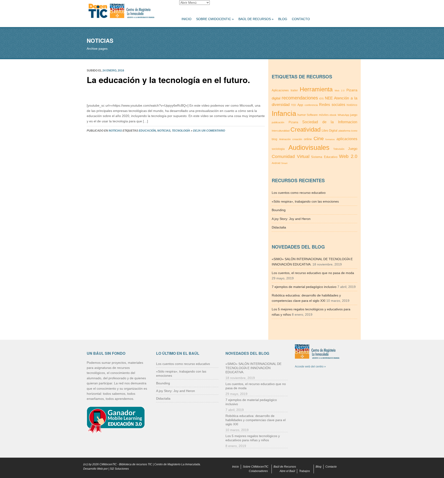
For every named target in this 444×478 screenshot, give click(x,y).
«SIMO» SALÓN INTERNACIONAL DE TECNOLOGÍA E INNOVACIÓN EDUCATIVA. (253, 368)
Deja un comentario (209, 130)
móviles (324, 114)
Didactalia (279, 227)
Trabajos (304, 471)
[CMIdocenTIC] (129, 11)
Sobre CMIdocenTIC (215, 19)
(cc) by (87, 464)
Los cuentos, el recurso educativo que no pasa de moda (313, 273)
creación (297, 139)
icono (354, 130)
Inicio (186, 19)
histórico (352, 105)
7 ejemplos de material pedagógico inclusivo (304, 287)
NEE (329, 98)
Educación (147, 130)
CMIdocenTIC (108, 464)
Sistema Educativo (324, 157)
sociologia (278, 148)
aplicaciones (346, 139)
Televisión (338, 149)
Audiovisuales (309, 147)
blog (274, 139)
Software (312, 115)
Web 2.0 (340, 90)
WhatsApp (343, 115)
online (308, 139)
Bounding (279, 210)
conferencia (311, 105)
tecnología (181, 130)
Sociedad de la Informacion (329, 122)
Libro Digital (329, 130)
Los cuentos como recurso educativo (299, 192)
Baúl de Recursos (256, 19)
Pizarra (293, 122)
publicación (278, 122)
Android (276, 163)
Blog (282, 19)
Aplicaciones (280, 90)
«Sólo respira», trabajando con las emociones (305, 201)
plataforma (344, 130)
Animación (285, 139)
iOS (321, 98)
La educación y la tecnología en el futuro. (168, 80)
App (300, 105)
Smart (284, 163)
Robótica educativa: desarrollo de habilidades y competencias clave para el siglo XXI (255, 420)
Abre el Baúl (287, 471)
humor (301, 115)
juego (353, 115)
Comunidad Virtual (290, 156)
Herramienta (316, 89)
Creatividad (305, 129)
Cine (319, 138)
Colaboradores (258, 471)
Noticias (115, 130)
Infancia (284, 113)
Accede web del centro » (310, 366)
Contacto (301, 19)
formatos (330, 139)
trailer (294, 90)
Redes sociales (332, 104)
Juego (352, 149)
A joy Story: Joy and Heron (291, 219)
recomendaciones (300, 97)
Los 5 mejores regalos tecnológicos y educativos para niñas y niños (252, 438)
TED (293, 105)
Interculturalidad (281, 130)
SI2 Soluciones (119, 468)
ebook (333, 115)
